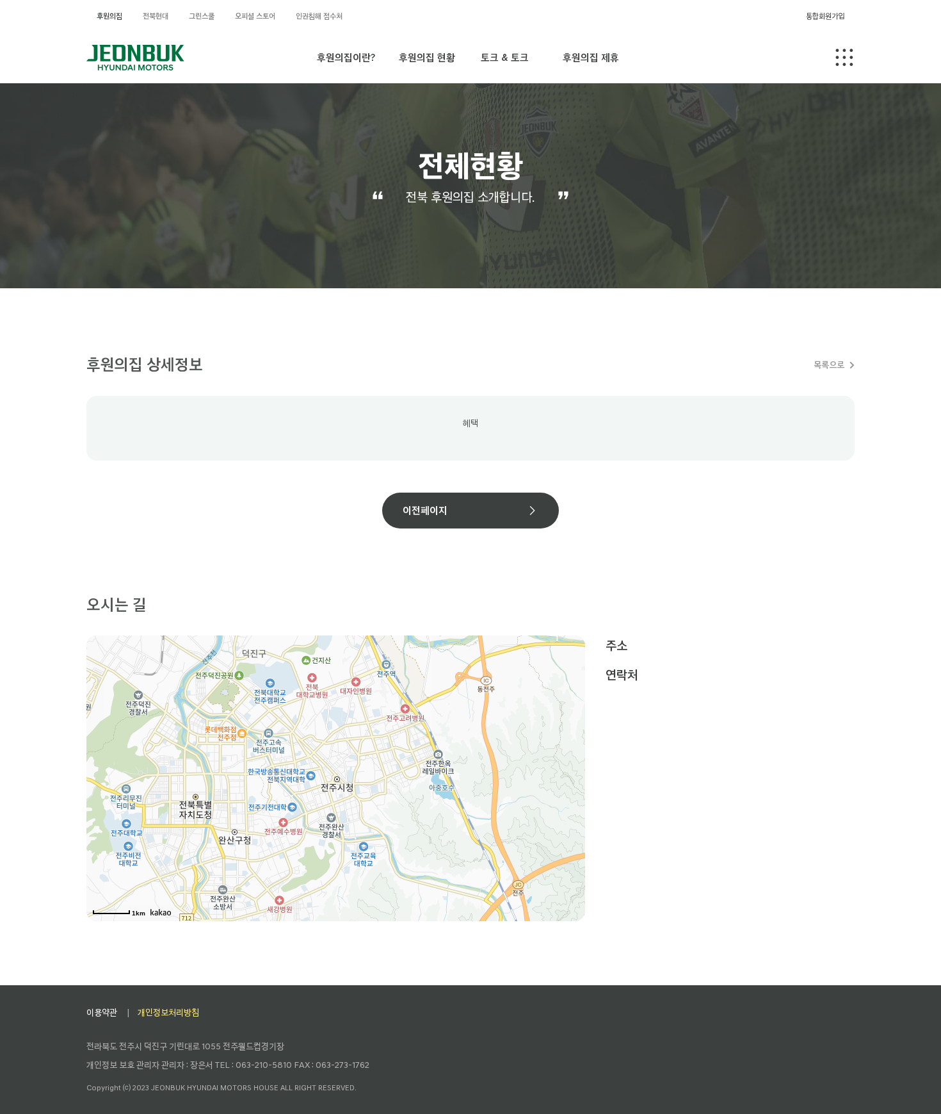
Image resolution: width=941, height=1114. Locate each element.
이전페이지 (425, 510)
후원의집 (109, 16)
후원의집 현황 (427, 57)
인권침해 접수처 (319, 16)
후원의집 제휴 (591, 57)
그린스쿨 (201, 16)
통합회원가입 (825, 16)
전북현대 (155, 16)
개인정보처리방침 (168, 1012)
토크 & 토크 (505, 57)
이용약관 (101, 1012)
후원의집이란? (346, 57)
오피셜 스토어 (255, 16)
